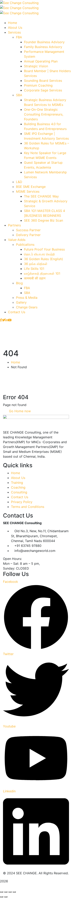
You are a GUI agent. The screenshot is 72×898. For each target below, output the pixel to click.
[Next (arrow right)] (5, 896)
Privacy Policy (21, 502)
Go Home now (19, 411)
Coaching (18, 487)
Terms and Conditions (27, 507)
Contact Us (19, 497)
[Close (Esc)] (14, 892)
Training (17, 483)
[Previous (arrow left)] (1, 896)
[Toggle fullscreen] (5, 892)
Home (15, 362)
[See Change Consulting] (19, 2)
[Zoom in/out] (1, 892)
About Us (18, 478)
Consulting (19, 492)
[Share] (10, 892)
